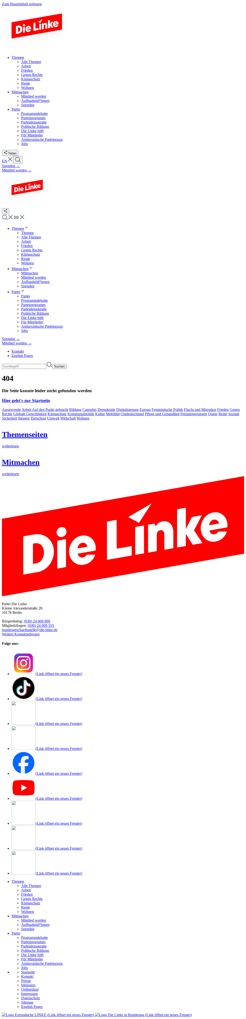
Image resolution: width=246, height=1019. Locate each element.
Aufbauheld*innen (35, 925)
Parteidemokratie (34, 946)
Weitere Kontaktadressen (21, 634)
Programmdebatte (34, 938)
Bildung (75, 410)
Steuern (24, 418)
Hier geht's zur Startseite (26, 400)
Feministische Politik (167, 410)
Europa (145, 410)
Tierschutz (38, 418)
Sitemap (27, 1002)
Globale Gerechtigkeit (30, 414)
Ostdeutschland (132, 414)
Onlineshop (30, 989)
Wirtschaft (68, 418)
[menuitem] (20, 228)
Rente (222, 414)
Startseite (28, 972)
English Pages (22, 356)
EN (4, 161)
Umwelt (53, 418)
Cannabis (89, 410)
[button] (10, 161)
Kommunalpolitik (81, 414)
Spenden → (11, 166)
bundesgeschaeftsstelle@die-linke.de (29, 630)
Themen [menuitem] (18, 57)
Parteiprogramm (33, 942)
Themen (18, 881)
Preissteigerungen (193, 414)
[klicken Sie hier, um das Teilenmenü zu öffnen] (5, 211)
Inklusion (28, 985)
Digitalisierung (127, 410)
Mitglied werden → (17, 170)
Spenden (27, 929)
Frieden (223, 410)
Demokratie (106, 410)
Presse (26, 981)
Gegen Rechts (32, 899)
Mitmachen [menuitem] (20, 92)
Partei (16, 933)
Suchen (59, 366)
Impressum (29, 994)
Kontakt (18, 351)
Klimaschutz (57, 414)
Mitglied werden (33, 920)
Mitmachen (20, 916)
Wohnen (83, 418)
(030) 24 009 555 (41, 625)
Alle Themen (31, 886)
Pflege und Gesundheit (162, 414)
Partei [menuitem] (16, 109)
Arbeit (26, 410)
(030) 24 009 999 (37, 621)
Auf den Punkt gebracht (50, 410)
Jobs (24, 968)
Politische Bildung (35, 950)
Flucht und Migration (200, 410)
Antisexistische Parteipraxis (42, 963)
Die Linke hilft (32, 955)
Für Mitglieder (32, 959)
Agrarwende (11, 410)
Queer (212, 414)
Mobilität (113, 414)
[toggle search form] (18, 160)
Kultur (100, 414)
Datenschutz (30, 998)
